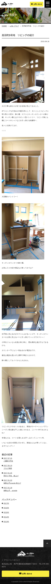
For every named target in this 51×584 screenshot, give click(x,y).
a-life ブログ (14, 26)
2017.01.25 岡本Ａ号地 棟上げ (11, 474)
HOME (4, 26)
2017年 (6, 503)
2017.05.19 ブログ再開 (8, 467)
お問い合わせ (38, 4)
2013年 (6, 522)
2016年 (6, 508)
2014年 (6, 517)
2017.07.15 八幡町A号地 (8, 459)
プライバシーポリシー (12, 560)
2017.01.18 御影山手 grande (10, 489)
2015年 (6, 512)
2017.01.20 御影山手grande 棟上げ (12, 481)
